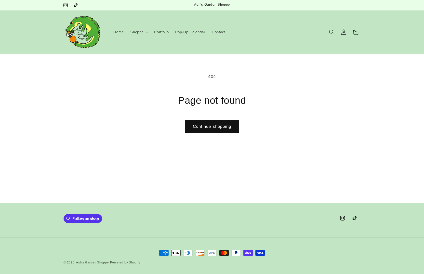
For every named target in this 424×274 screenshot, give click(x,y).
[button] (139, 32)
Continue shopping (212, 126)
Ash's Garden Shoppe (92, 262)
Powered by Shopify (125, 262)
